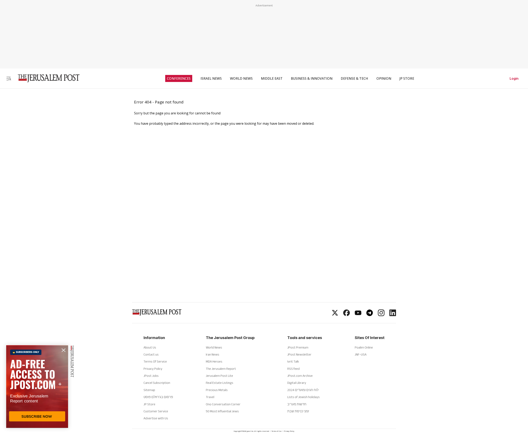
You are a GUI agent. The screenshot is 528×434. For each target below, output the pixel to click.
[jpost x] (335, 315)
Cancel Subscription (157, 382)
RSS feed (293, 368)
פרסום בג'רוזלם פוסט (158, 397)
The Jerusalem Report (221, 368)
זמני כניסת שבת (298, 411)
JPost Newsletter (299, 354)
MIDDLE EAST (272, 78)
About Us (150, 347)
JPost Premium (297, 347)
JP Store (149, 404)
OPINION (383, 78)
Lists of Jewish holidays (303, 397)
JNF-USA (361, 354)
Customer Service (156, 411)
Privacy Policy (153, 368)
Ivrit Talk (293, 361)
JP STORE (407, 78)
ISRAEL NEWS (211, 78)
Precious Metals (217, 390)
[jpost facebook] (346, 315)
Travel (210, 397)
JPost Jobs (151, 375)
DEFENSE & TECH (354, 78)
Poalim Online (364, 347)
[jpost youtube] (358, 315)
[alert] (37, 386)
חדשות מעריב (296, 404)
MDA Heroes (214, 361)
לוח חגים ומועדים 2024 (302, 390)
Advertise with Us (156, 418)
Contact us (151, 354)
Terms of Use (276, 431)
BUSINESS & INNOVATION (311, 78)
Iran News (212, 354)
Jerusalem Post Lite (219, 375)
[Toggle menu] (8, 78)
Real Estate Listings (219, 382)
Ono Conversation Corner (223, 404)
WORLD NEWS (241, 78)
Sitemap (149, 390)
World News (214, 347)
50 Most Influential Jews (222, 411)
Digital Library (296, 382)
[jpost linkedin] (392, 315)
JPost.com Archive (300, 375)
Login (514, 78)
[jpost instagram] (381, 315)
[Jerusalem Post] (46, 78)
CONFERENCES (179, 78)
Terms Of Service (155, 361)
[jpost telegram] (369, 315)
